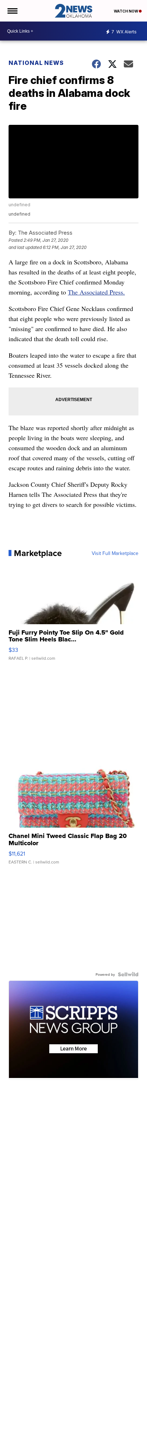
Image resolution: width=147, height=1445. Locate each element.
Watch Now (126, 11)
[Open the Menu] (12, 11)
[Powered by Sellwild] (128, 974)
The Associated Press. (96, 292)
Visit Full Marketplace (115, 553)
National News (36, 62)
